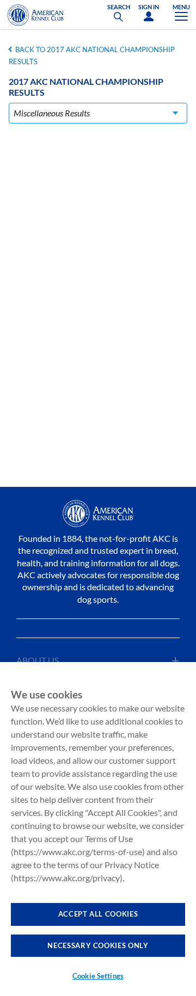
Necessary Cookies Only (97, 945)
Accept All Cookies (98, 914)
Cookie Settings (98, 976)
